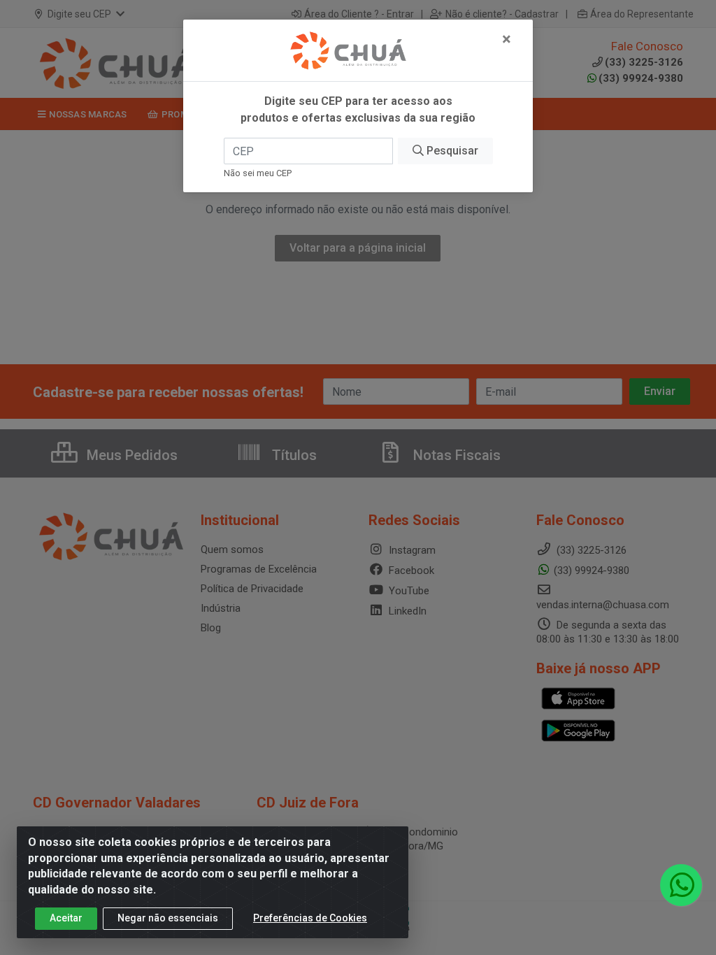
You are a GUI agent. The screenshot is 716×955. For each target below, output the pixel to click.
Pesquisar (451, 150)
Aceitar (66, 918)
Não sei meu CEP (258, 173)
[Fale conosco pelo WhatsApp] (681, 885)
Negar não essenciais (167, 918)
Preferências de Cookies (310, 918)
